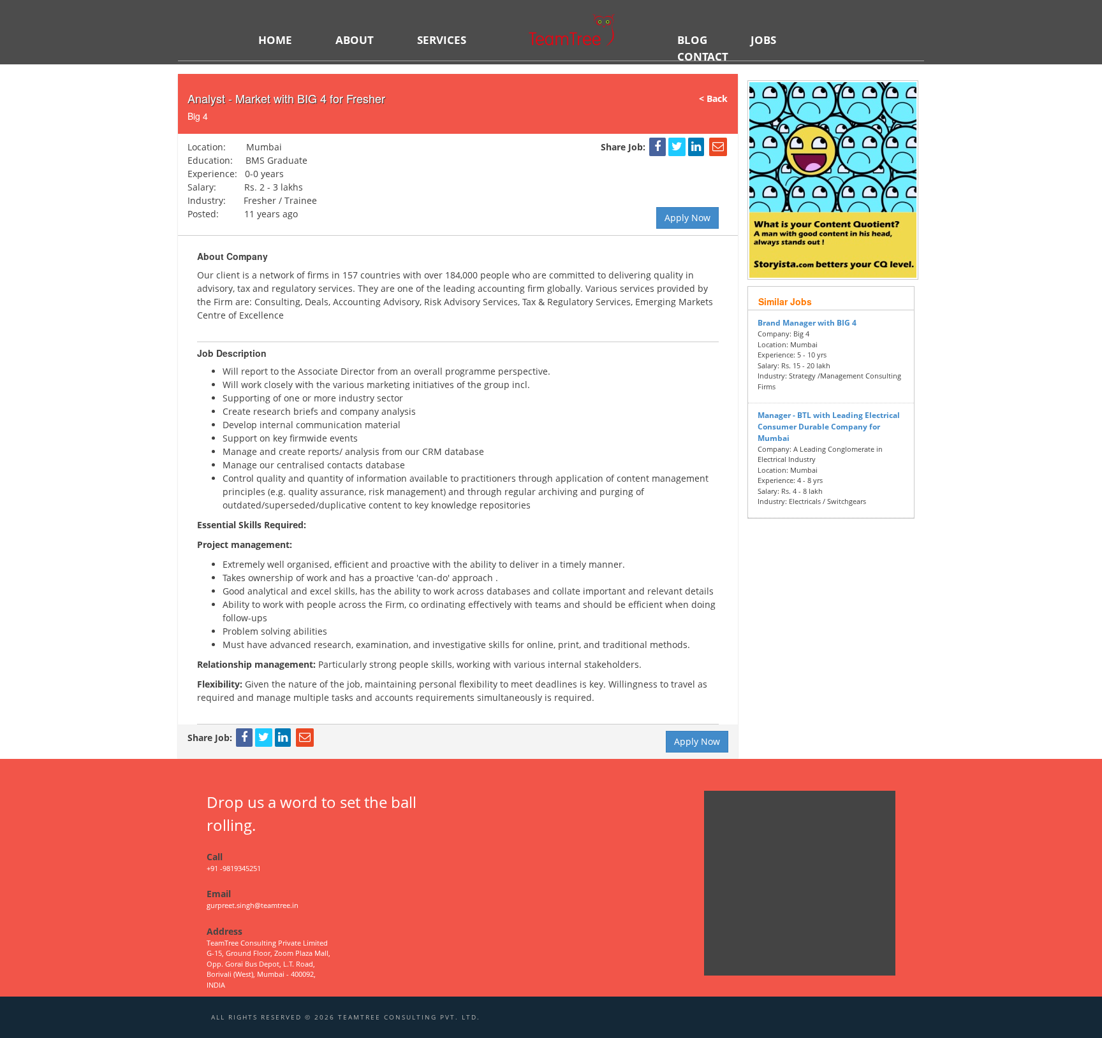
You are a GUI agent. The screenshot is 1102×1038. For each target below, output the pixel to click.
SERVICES (441, 39)
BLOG (692, 39)
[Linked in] (696, 147)
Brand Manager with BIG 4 (807, 322)
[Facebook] (657, 147)
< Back (718, 98)
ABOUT (354, 39)
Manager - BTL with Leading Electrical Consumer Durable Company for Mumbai (829, 426)
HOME (275, 39)
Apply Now (687, 218)
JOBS (763, 39)
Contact (702, 56)
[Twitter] (677, 147)
